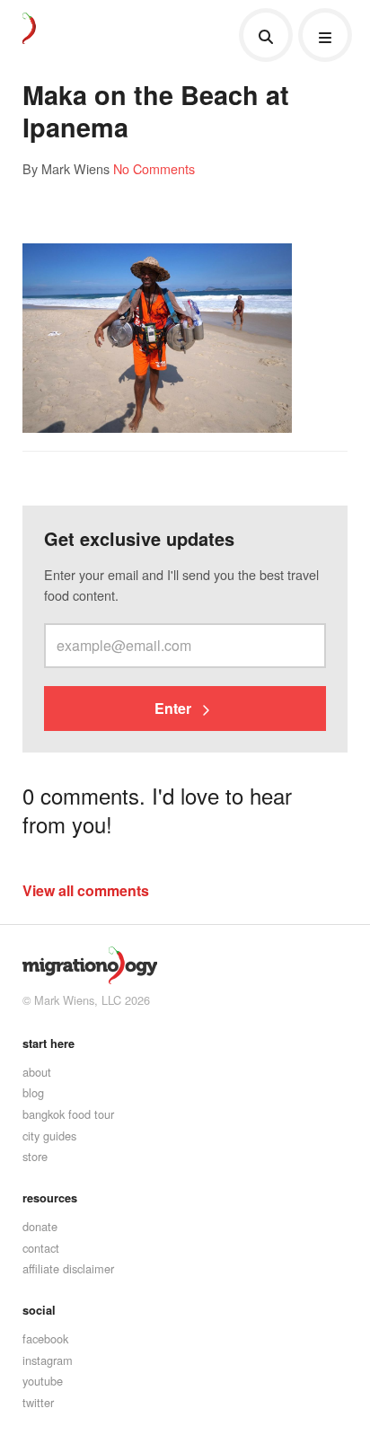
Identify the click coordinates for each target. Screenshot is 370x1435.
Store (35, 1156)
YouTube (42, 1380)
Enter (174, 708)
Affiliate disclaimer (68, 1268)
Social (39, 1310)
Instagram (47, 1360)
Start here (48, 1043)
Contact (40, 1247)
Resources (49, 1198)
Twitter (38, 1402)
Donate (39, 1226)
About (36, 1071)
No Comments (154, 168)
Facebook (45, 1338)
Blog (33, 1092)
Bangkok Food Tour (68, 1113)
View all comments (85, 890)
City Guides (49, 1135)
